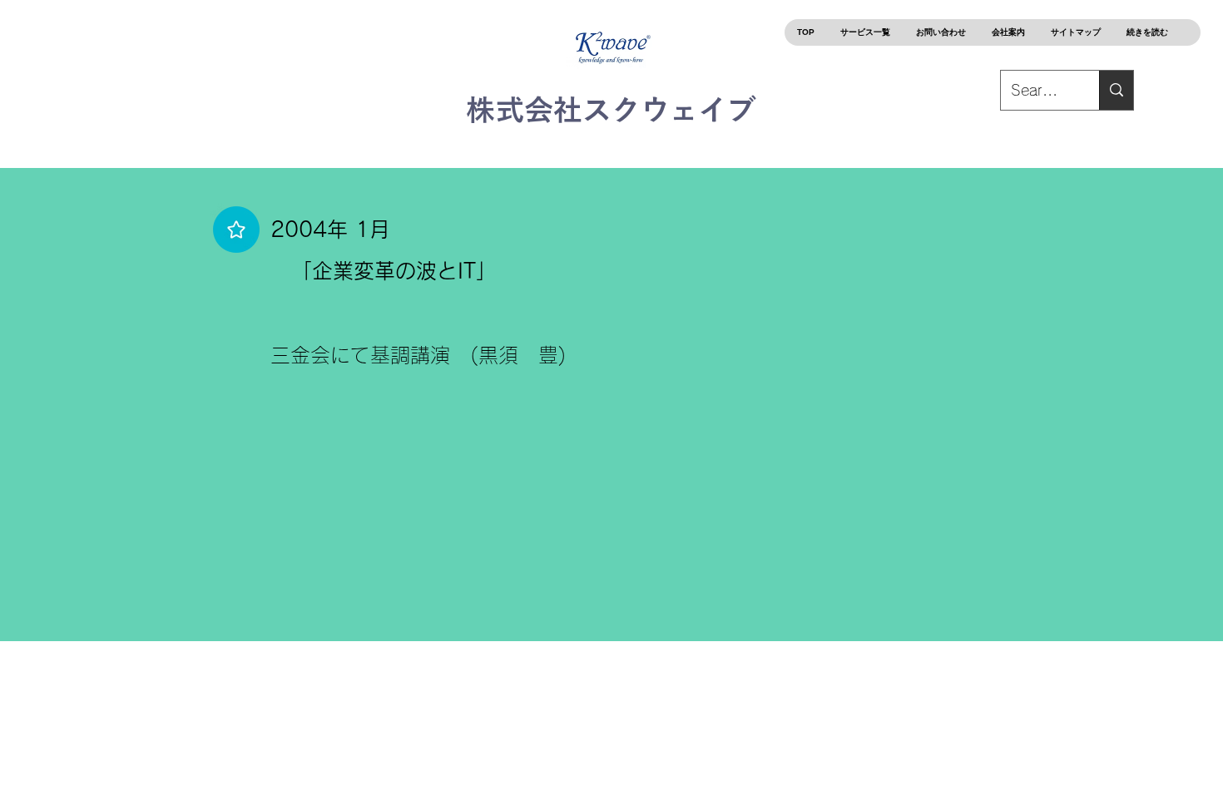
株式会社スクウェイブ (611, 109)
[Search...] (1116, 90)
